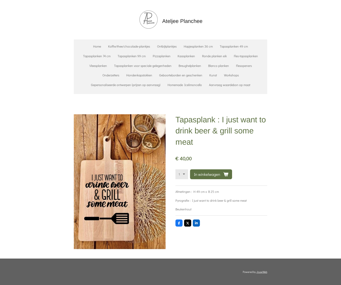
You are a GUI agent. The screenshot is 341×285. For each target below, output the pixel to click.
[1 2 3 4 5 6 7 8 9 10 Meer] (181, 174)
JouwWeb (261, 272)
